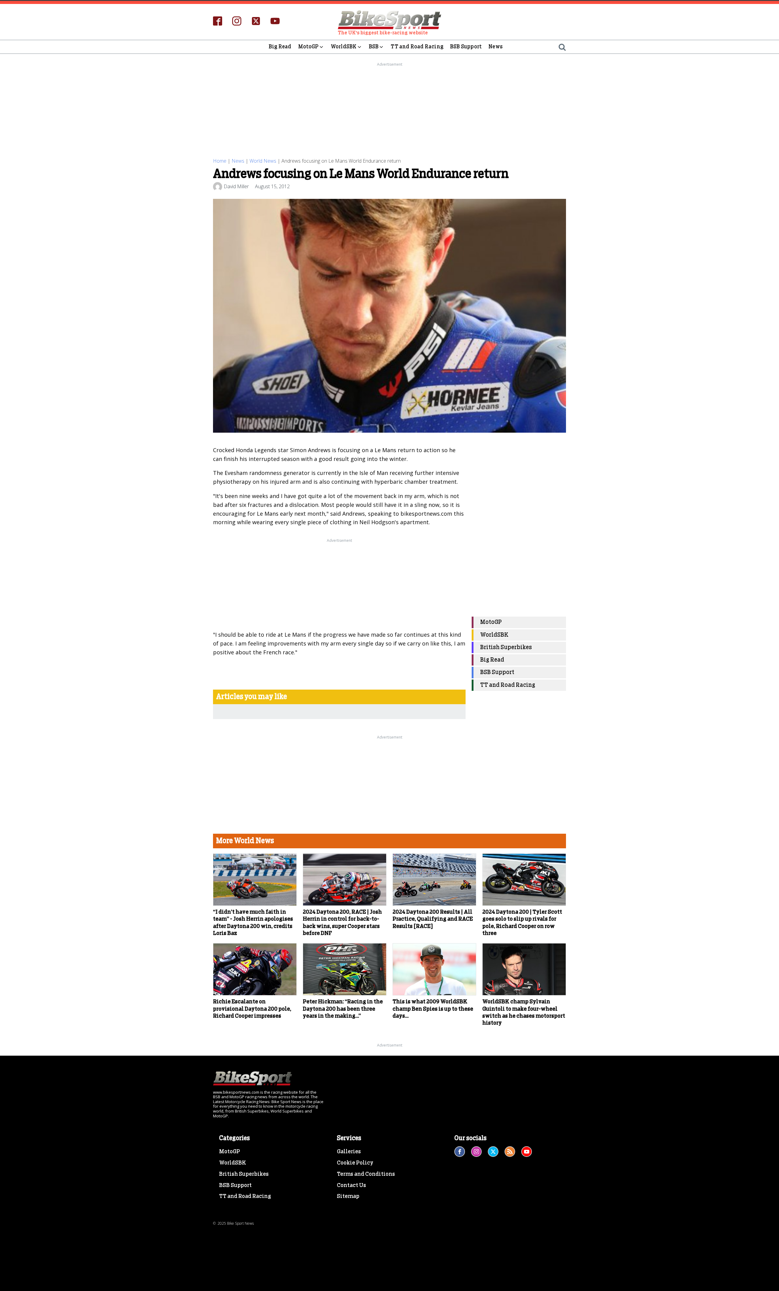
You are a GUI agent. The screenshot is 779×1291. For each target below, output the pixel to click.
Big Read (280, 46)
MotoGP (308, 46)
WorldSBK (344, 46)
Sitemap (348, 1196)
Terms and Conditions (366, 1174)
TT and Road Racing (417, 46)
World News (263, 160)
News (495, 46)
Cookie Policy (355, 1163)
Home (219, 160)
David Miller (236, 186)
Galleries (349, 1151)
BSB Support (466, 46)
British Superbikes (506, 647)
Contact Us (351, 1185)
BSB (374, 46)
